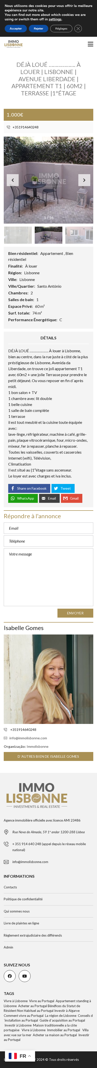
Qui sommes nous (17, 911)
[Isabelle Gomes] (48, 679)
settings (55, 19)
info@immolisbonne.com (28, 738)
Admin (8, 947)
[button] (84, 180)
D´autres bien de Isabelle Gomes (48, 756)
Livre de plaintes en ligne (21, 923)
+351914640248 (25, 127)
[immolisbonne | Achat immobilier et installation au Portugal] (11, 44)
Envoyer (75, 613)
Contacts (10, 887)
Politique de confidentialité (23, 899)
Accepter (16, 29)
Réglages (61, 29)
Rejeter (38, 29)
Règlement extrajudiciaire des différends (33, 935)
